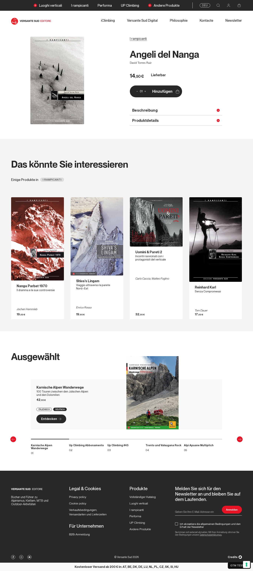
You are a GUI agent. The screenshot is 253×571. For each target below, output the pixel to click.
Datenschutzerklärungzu (211, 535)
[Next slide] (240, 439)
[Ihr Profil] (228, 5)
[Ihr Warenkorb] (239, 5)
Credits (232, 557)
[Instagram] (21, 557)
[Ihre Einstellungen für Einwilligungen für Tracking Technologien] (246, 564)
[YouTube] (29, 557)
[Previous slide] (13, 439)
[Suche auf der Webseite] (218, 5)
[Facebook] (13, 557)
